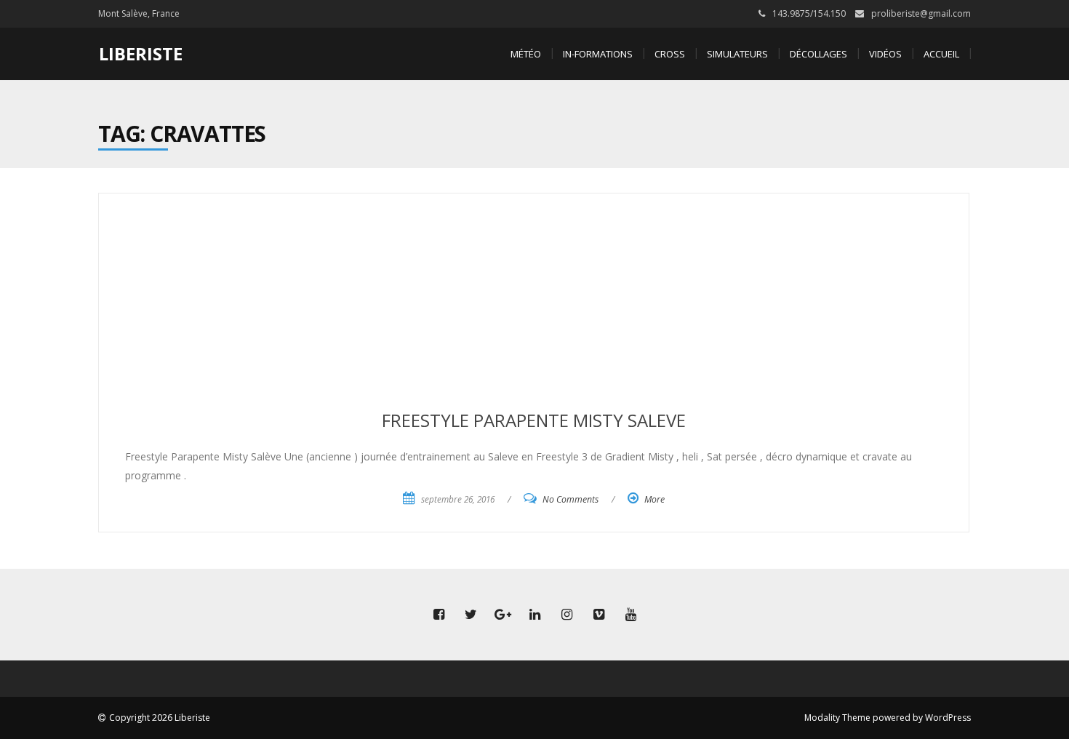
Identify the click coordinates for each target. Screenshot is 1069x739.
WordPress (948, 717)
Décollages (818, 53)
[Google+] (502, 614)
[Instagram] (566, 614)
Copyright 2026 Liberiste (159, 717)
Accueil (941, 53)
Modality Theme (837, 717)
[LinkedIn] (534, 614)
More (654, 499)
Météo (526, 53)
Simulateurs (737, 53)
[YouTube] (630, 614)
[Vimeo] (598, 614)
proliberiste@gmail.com (921, 13)
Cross (669, 53)
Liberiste (141, 53)
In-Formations (598, 53)
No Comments (570, 499)
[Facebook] (438, 614)
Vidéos (885, 53)
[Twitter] (470, 614)
